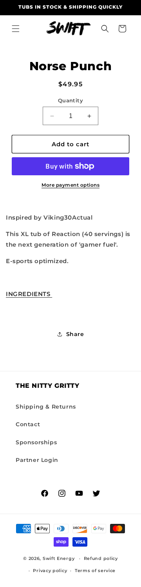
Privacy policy (50, 570)
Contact (28, 424)
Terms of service (95, 570)
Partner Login (37, 459)
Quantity (70, 100)
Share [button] (75, 334)
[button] (15, 28)
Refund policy (101, 558)
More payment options (70, 185)
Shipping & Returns (46, 406)
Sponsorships (36, 442)
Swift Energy (58, 558)
